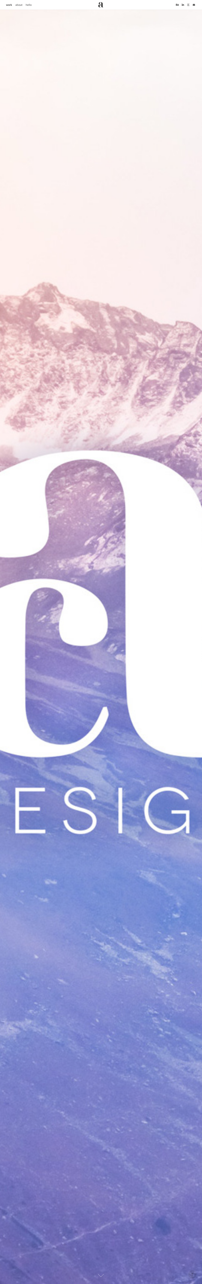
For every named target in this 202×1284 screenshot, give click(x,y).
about (18, 5)
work (9, 5)
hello (29, 5)
